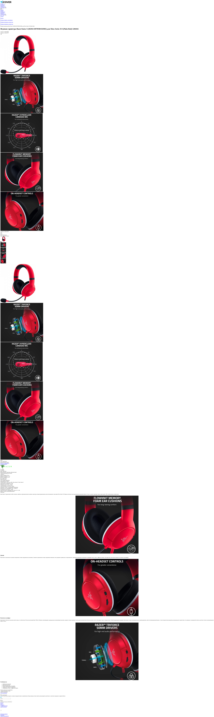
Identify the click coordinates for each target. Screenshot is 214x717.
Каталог (2, 3)
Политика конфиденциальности (4, 715)
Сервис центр (3, 6)
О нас (1, 703)
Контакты (2, 5)
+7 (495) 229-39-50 (3, 705)
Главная (1, 9)
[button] (5, 698)
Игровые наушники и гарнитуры (6, 22)
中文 (3, 7)
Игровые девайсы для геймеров (6, 20)
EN (1, 7)
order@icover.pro (3, 706)
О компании (2, 4)
